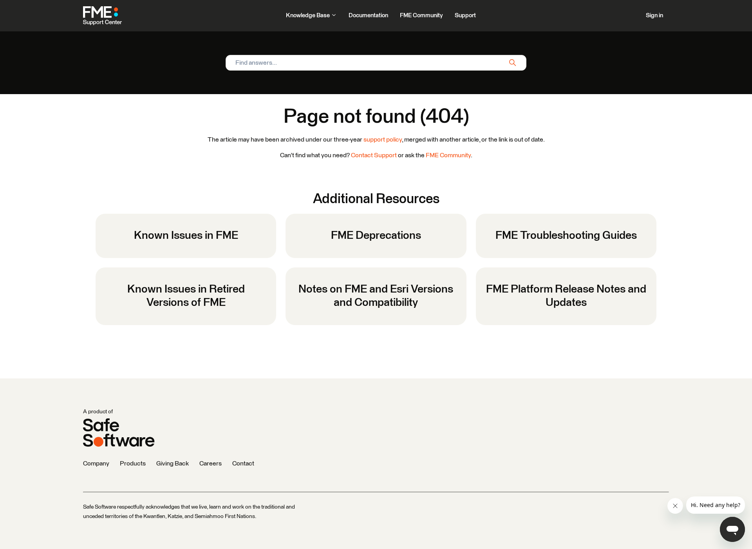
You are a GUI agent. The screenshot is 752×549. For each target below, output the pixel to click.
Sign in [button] (654, 15)
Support (465, 15)
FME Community (421, 15)
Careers (210, 463)
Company (96, 463)
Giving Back (172, 463)
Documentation (368, 15)
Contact (243, 463)
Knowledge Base (308, 15)
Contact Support (374, 155)
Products (133, 463)
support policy (382, 139)
